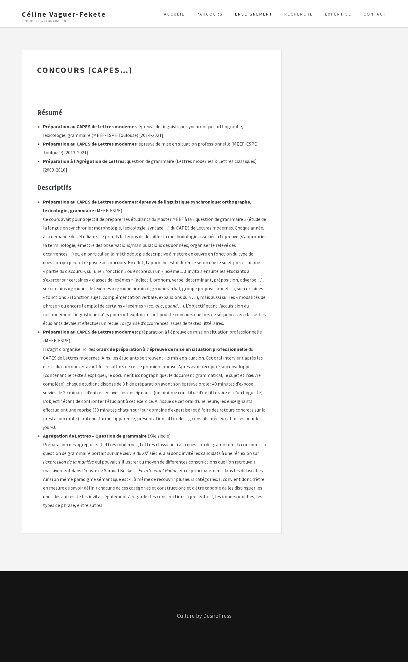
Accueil (174, 14)
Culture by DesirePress (204, 615)
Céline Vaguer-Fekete (64, 14)
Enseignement (253, 14)
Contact (374, 14)
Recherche (298, 14)
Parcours (210, 14)
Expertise (338, 14)
